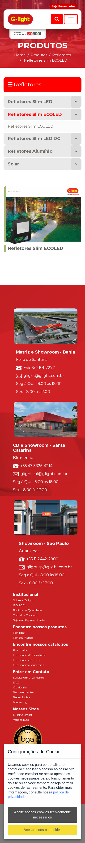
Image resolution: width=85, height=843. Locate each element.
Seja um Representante (29, 620)
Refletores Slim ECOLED (35, 114)
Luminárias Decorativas (29, 655)
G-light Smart (22, 715)
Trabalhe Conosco (25, 615)
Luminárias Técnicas (26, 660)
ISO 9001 (19, 605)
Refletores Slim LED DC (34, 138)
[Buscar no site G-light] (57, 19)
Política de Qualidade (27, 610)
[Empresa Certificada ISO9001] (27, 34)
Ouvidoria (20, 687)
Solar (13, 164)
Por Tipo (19, 632)
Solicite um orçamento (28, 677)
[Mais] (76, 102)
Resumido (20, 650)
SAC (16, 682)
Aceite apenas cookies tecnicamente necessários (42, 814)
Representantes (23, 692)
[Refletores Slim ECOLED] (42, 220)
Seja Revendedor (63, 6)
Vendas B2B (21, 719)
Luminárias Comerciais (28, 665)
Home (20, 55)
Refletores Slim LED (30, 101)
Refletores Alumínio (30, 151)
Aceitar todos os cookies (43, 830)
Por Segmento (23, 637)
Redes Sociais (21, 697)
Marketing (20, 702)
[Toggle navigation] (71, 19)
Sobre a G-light (23, 600)
